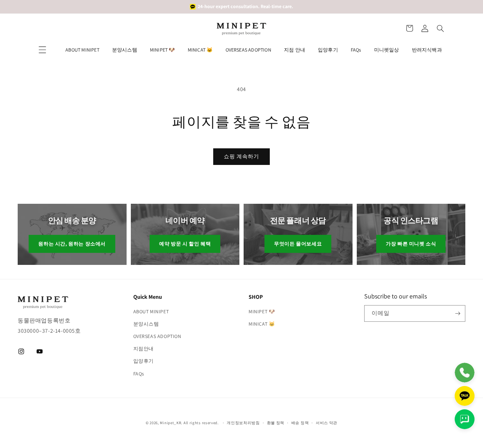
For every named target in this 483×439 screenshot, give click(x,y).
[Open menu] (42, 50)
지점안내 (143, 348)
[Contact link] (465, 372)
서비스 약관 (326, 422)
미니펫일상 (386, 50)
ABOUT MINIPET (82, 50)
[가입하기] (457, 313)
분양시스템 (124, 50)
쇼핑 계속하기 (241, 156)
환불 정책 (276, 422)
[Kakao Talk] (465, 396)
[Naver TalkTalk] (465, 419)
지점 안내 (294, 50)
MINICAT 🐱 (200, 50)
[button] (409, 28)
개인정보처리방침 (243, 422)
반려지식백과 (427, 50)
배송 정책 (300, 422)
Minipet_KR (170, 422)
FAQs (356, 50)
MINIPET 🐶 (162, 50)
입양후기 (328, 50)
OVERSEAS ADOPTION (248, 50)
